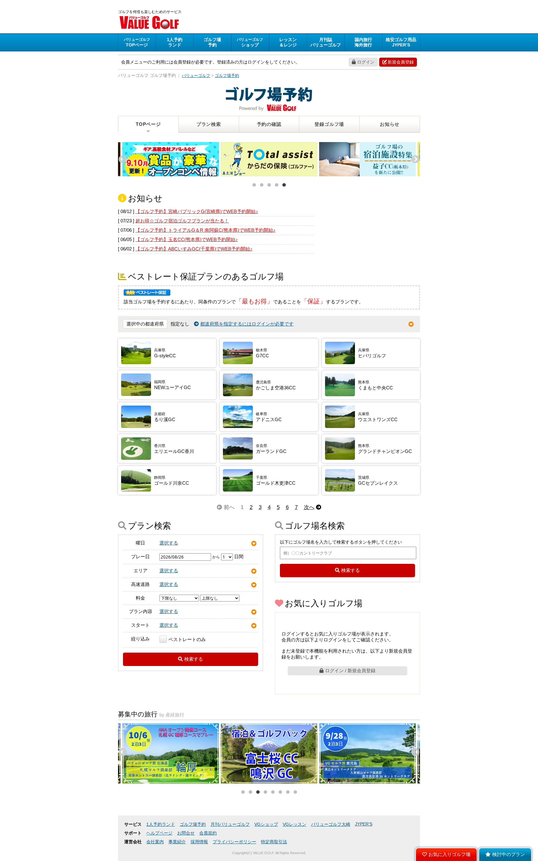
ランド (174, 42)
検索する (193, 659)
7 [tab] (288, 792)
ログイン (366, 61)
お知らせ (389, 124)
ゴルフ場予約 (193, 824)
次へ (309, 507)
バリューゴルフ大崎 (330, 824)
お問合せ (186, 833)
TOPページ (148, 124)
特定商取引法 (274, 842)
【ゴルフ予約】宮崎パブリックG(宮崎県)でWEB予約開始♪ (196, 211)
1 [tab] (254, 185)
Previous (121, 158)
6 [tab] (280, 792)
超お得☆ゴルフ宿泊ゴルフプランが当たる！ (182, 220)
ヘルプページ (159, 833)
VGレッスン (294, 824)
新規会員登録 (401, 61)
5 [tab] (284, 185)
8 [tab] (295, 792)
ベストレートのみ (187, 639)
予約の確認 (269, 124)
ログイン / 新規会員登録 (350, 670)
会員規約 (208, 833)
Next (414, 158)
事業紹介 (177, 842)
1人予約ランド (160, 824)
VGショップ (266, 824)
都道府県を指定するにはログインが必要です (247, 323)
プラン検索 (208, 124)
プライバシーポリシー (234, 842)
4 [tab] (276, 185)
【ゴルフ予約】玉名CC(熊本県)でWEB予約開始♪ (186, 239)
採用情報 (199, 842)
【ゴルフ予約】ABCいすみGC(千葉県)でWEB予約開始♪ (193, 248)
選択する (168, 542)
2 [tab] (261, 185)
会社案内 (155, 842)
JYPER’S (363, 824)
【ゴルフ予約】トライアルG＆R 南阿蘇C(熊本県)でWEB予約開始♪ (205, 230)
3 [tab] (269, 185)
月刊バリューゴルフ (230, 824)
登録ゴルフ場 (329, 124)
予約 (212, 42)
